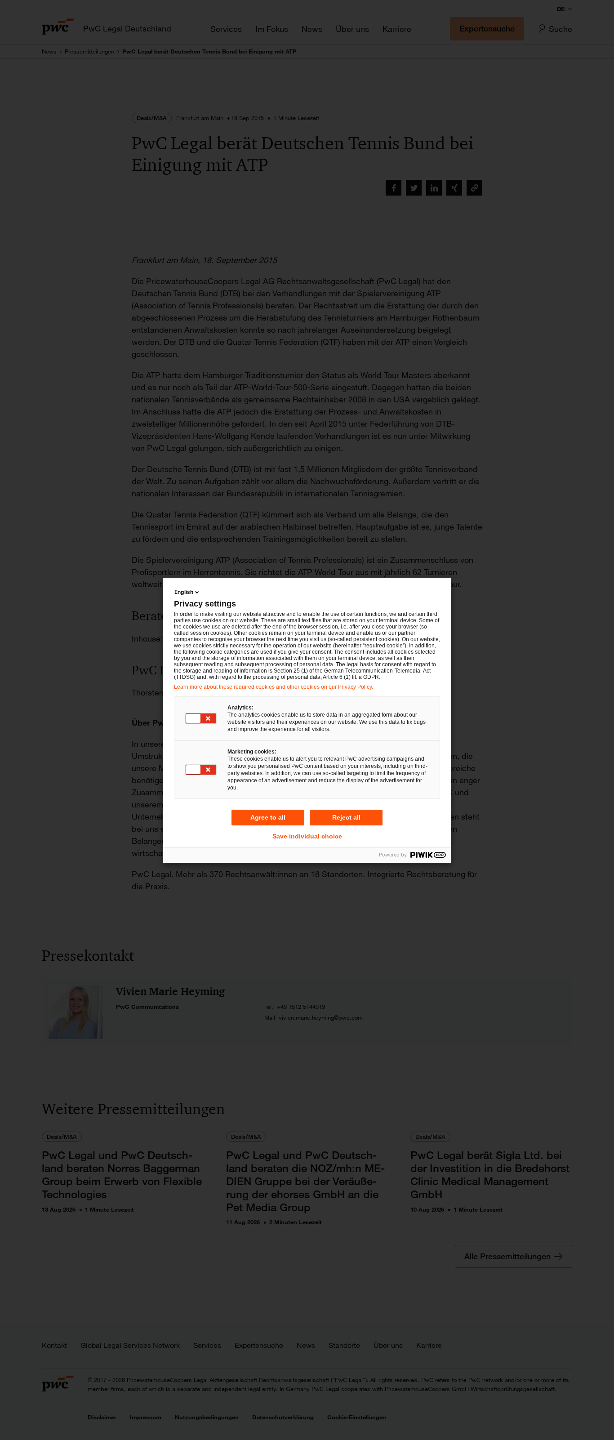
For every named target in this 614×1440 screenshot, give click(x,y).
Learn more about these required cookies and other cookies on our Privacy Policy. (273, 687)
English (183, 591)
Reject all (346, 817)
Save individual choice (307, 836)
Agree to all (267, 817)
